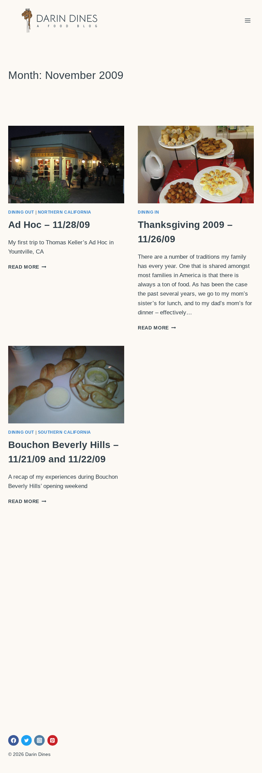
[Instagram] (39, 740)
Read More (27, 267)
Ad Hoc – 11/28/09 (49, 224)
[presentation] (66, 164)
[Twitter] (26, 740)
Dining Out (21, 212)
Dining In (148, 212)
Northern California (64, 212)
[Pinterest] (52, 740)
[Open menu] (247, 20)
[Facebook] (13, 740)
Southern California (64, 432)
